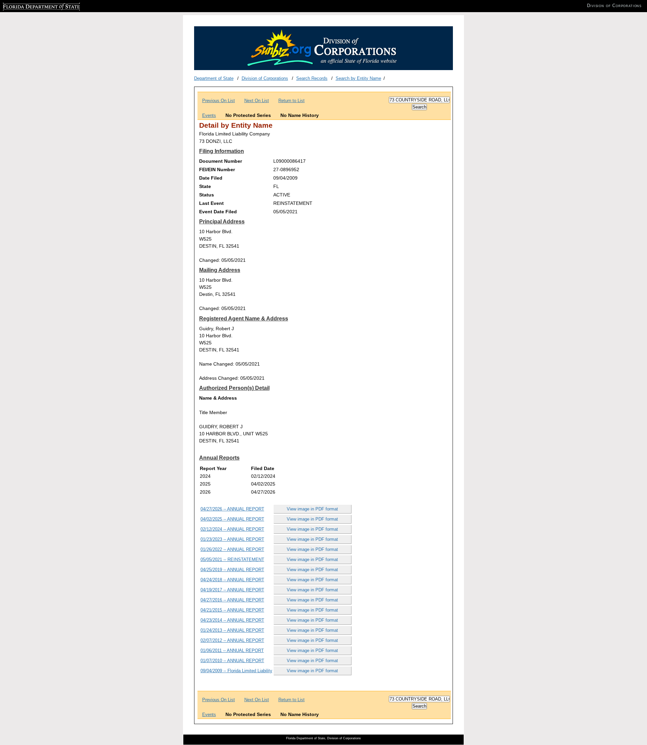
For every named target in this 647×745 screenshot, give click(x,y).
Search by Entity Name (358, 78)
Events (209, 115)
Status (206, 194)
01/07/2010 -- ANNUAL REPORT (232, 660)
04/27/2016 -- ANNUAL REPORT (232, 599)
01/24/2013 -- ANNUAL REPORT (232, 630)
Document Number (220, 161)
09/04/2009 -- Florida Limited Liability (236, 670)
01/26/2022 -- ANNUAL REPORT (232, 549)
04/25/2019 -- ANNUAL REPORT (232, 569)
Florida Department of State (30, 5)
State (205, 186)
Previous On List (218, 100)
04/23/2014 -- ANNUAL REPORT (232, 620)
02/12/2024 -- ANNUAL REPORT (232, 529)
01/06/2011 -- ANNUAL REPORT (232, 650)
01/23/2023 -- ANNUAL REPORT (232, 539)
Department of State (214, 78)
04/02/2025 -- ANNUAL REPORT (232, 519)
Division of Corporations (265, 78)
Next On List (256, 100)
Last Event (211, 203)
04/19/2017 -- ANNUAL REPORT (232, 589)
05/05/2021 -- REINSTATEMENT (232, 559)
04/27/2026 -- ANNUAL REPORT (232, 508)
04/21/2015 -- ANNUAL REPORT (232, 610)
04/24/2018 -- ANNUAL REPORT (232, 579)
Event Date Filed (218, 211)
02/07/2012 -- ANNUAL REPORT (232, 640)
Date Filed (210, 178)
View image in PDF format (312, 508)
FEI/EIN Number (217, 169)
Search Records (312, 78)
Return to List (291, 100)
